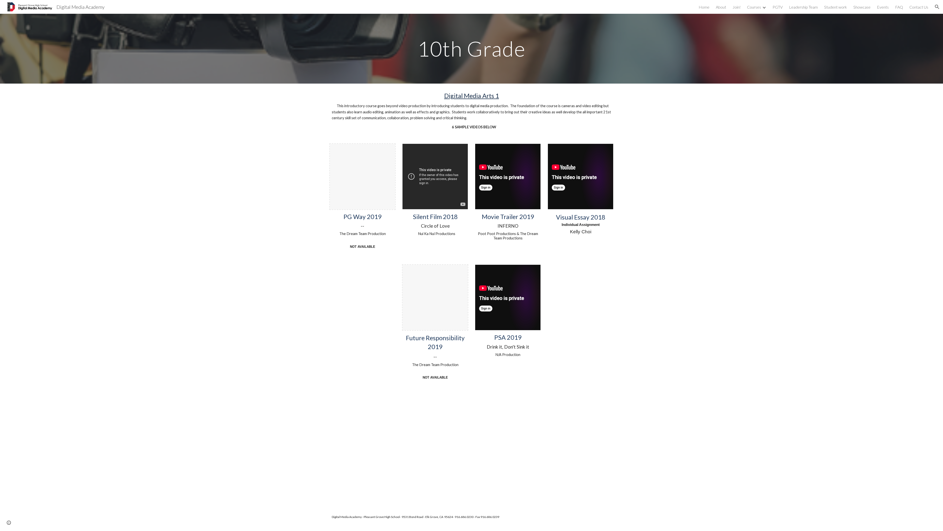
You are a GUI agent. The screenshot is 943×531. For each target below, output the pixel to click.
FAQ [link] (899, 7)
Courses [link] (754, 7)
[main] (471, 48)
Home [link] (704, 7)
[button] (937, 7)
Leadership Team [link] (803, 7)
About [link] (721, 7)
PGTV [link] (778, 7)
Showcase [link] (862, 7)
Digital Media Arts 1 (471, 95)
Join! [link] (737, 7)
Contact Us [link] (918, 7)
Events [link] (883, 7)
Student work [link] (835, 7)
